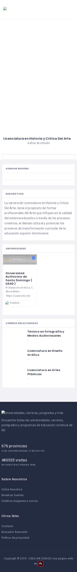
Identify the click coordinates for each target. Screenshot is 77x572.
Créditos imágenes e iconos (19, 501)
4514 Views (17, 259)
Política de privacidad (15, 537)
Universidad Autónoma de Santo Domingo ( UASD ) (19, 278)
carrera (14, 203)
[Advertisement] (38, 59)
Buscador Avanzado (14, 532)
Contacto (7, 526)
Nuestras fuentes (12, 495)
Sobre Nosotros (11, 489)
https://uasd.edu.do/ (18, 295)
